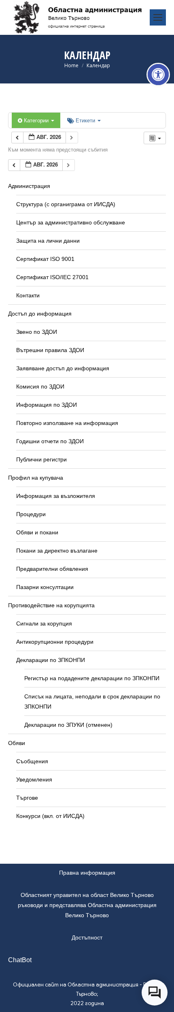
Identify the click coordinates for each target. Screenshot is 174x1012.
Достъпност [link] (87, 937)
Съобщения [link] (32, 761)
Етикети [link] (86, 120)
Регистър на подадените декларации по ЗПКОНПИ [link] (91, 678)
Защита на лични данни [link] (48, 240)
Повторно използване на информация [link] (67, 423)
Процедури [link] (31, 514)
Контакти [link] (28, 295)
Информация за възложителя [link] (55, 496)
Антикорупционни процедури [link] (54, 641)
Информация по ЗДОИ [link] (46, 404)
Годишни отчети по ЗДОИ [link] (50, 441)
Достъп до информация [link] (40, 313)
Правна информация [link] (87, 872)
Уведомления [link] (34, 779)
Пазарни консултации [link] (45, 587)
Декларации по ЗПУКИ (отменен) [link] (68, 725)
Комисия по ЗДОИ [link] (40, 386)
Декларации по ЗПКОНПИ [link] (50, 660)
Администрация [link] (29, 186)
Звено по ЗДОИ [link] (36, 332)
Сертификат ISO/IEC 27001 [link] (52, 277)
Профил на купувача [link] (35, 477)
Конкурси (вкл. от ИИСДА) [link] (50, 816)
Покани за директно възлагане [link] (57, 550)
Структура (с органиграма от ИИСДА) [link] (65, 204)
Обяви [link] (16, 743)
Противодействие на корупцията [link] (51, 605)
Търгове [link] (27, 797)
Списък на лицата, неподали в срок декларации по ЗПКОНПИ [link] (92, 701)
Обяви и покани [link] (37, 532)
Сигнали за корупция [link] (44, 623)
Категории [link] (37, 120)
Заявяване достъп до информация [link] (62, 368)
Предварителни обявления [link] (52, 569)
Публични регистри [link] (41, 459)
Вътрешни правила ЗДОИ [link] (50, 350)
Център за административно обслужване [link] (70, 222)
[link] (158, 74)
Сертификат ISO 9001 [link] (45, 259)
